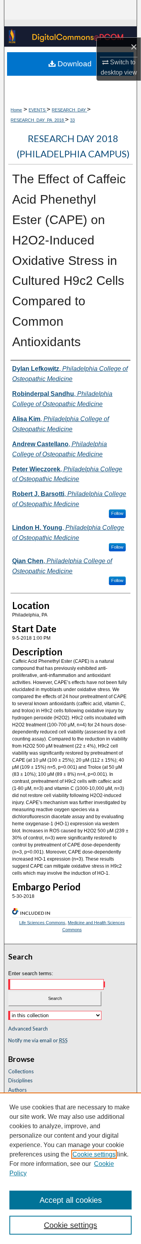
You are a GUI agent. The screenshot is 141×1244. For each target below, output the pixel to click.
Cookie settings (94, 1154)
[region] (70, 1168)
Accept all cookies (71, 1200)
